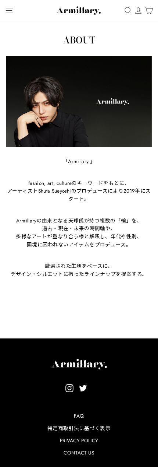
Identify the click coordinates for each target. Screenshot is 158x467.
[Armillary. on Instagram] (69, 388)
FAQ (79, 415)
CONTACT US (79, 452)
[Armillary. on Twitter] (83, 388)
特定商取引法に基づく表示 (79, 428)
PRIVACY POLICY (79, 440)
